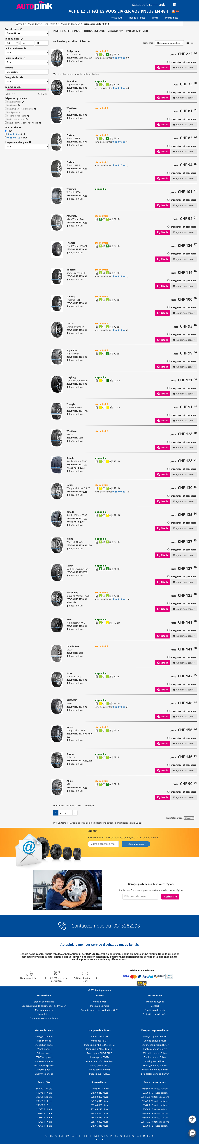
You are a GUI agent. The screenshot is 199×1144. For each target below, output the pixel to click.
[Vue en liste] (188, 43)
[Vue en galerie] (192, 43)
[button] (192, 1118)
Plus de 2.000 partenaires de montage (56, 979)
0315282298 (126, 926)
